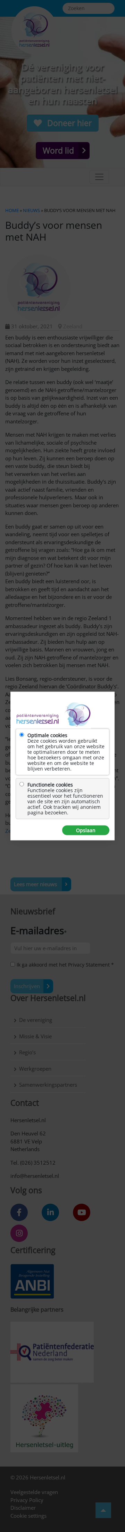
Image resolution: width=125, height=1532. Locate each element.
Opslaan (85, 830)
